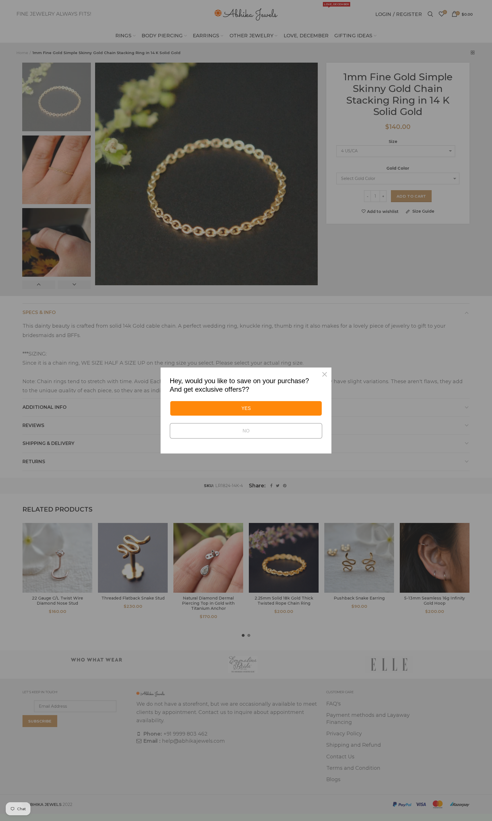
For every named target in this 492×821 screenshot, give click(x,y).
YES (246, 408)
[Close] (324, 374)
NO (246, 430)
